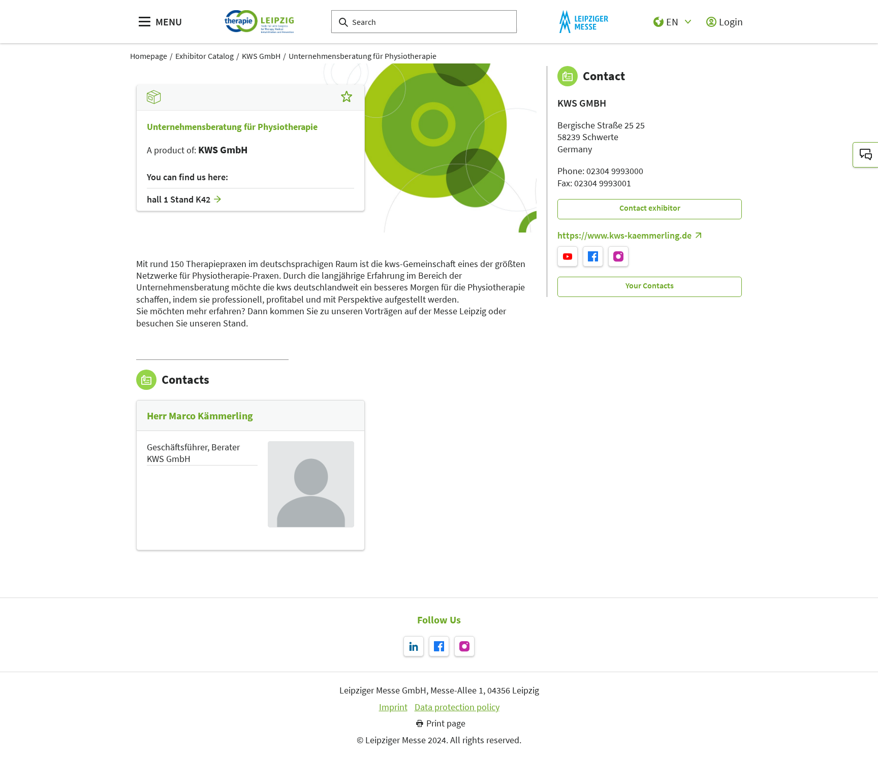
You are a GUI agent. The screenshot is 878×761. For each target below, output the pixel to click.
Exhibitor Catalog (204, 56)
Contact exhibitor (649, 208)
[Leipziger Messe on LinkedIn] (413, 646)
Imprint (393, 707)
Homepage (148, 56)
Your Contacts (649, 285)
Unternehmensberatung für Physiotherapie (362, 56)
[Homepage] (259, 21)
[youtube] (567, 256)
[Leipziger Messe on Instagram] (464, 646)
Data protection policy (457, 707)
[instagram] (618, 256)
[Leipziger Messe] (583, 21)
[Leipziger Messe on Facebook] (439, 646)
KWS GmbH (261, 56)
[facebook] (593, 256)
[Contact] (865, 155)
